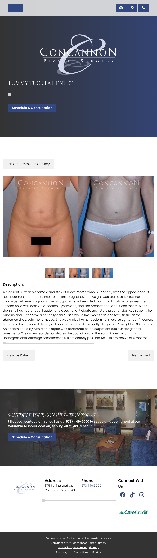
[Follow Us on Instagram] (141, 495)
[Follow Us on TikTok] (132, 495)
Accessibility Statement (72, 547)
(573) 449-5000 (76, 421)
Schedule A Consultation (32, 107)
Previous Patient (19, 355)
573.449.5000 (91, 485)
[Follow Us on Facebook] (122, 495)
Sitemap (94, 547)
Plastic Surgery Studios (87, 552)
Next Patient (141, 355)
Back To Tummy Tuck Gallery (28, 164)
